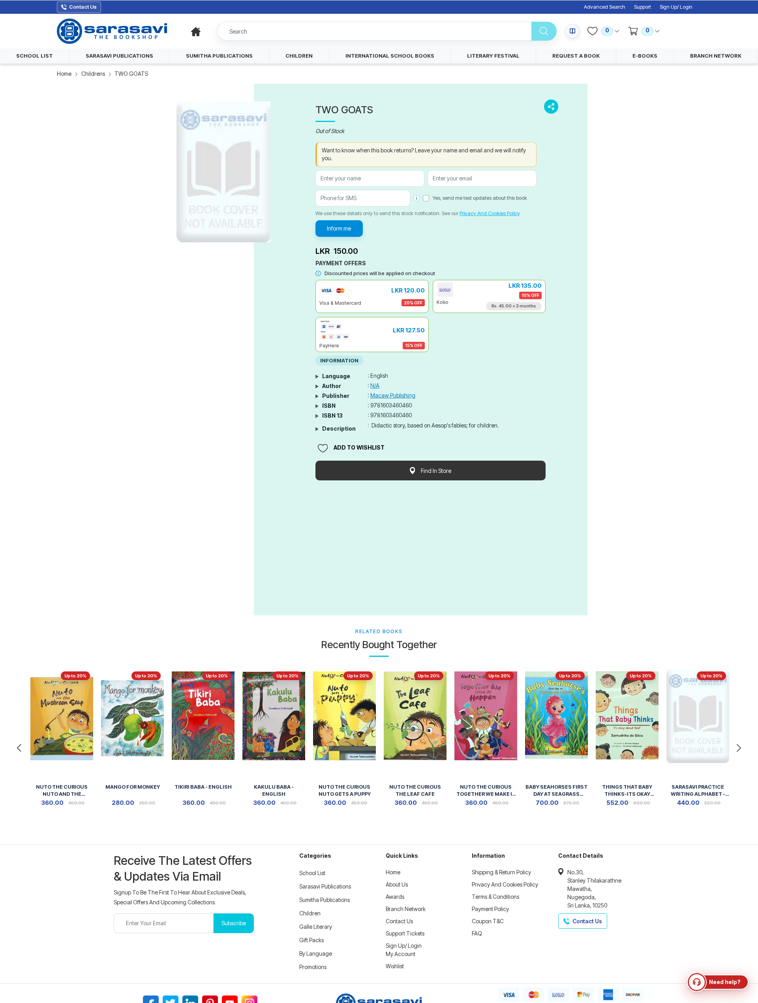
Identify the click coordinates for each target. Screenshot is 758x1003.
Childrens (93, 73)
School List (312, 873)
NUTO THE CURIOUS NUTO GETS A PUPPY (345, 790)
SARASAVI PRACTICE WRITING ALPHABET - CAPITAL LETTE (698, 791)
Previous (19, 748)
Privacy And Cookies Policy (490, 213)
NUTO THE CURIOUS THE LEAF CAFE (415, 790)
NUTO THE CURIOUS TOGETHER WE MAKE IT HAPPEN (486, 791)
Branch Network (406, 909)
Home (64, 73)
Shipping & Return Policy (501, 872)
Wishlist (395, 966)
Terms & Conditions (495, 896)
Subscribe (233, 923)
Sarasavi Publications (325, 886)
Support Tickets (405, 933)
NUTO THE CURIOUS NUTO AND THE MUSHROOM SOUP (62, 791)
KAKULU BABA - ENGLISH (274, 790)
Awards (395, 896)
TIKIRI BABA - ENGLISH (203, 787)
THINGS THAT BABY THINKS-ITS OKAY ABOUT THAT (627, 791)
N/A (374, 385)
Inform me (339, 228)
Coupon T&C (488, 921)
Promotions (312, 967)
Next (739, 748)
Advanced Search (604, 7)
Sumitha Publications (324, 899)
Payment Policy (490, 909)
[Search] (544, 31)
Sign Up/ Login (676, 7)
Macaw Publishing (392, 395)
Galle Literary (315, 926)
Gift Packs (311, 940)
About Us (397, 884)
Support (642, 7)
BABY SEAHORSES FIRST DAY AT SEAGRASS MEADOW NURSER (556, 791)
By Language (315, 953)
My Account (400, 954)
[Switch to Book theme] (572, 31)
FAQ (477, 933)
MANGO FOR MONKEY (132, 787)
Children (310, 913)
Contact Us (399, 921)
